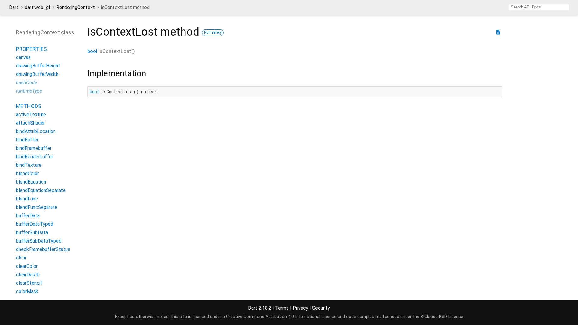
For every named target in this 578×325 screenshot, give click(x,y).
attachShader (30, 123)
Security (321, 308)
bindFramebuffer (33, 148)
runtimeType (29, 91)
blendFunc (27, 199)
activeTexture (31, 114)
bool (92, 51)
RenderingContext (75, 7)
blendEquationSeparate (41, 190)
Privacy (300, 308)
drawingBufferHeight (38, 66)
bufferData (28, 215)
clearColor (27, 266)
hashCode (26, 82)
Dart (13, 7)
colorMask (27, 291)
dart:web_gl (37, 7)
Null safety (213, 32)
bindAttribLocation (36, 131)
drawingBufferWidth (37, 74)
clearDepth (28, 274)
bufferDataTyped (34, 224)
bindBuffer (27, 140)
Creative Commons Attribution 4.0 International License (281, 316)
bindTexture (29, 165)
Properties (31, 49)
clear (21, 258)
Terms (282, 308)
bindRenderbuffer (34, 156)
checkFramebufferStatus (43, 249)
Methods (28, 106)
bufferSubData (32, 232)
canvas (23, 57)
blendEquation (31, 182)
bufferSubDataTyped (38, 241)
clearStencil (29, 283)
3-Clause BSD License (442, 316)
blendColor (27, 173)
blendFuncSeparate (36, 207)
